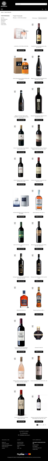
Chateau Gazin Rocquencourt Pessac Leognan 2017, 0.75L (21, 418)
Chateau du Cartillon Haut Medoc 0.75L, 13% (39, 380)
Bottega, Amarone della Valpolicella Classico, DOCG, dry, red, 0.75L (21, 277)
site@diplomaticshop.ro (25, 435)
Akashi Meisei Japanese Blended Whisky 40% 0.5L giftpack (21, 79)
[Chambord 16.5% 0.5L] (38, 332)
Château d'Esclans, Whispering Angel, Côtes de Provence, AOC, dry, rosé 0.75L (21, 381)
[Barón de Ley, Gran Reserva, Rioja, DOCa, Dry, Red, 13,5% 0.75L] (38, 232)
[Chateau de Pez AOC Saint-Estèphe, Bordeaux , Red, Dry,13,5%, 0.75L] (21, 332)
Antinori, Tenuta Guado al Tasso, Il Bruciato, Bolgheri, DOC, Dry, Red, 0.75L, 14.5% (39, 149)
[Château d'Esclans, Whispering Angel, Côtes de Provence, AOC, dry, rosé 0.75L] (21, 367)
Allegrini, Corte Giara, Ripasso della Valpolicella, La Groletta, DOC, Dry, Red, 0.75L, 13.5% (21, 116)
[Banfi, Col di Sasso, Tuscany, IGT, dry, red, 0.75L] (21, 232)
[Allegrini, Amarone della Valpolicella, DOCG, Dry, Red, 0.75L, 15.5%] (38, 65)
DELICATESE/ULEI (4, 19)
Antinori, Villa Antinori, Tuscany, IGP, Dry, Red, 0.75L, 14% (38, 181)
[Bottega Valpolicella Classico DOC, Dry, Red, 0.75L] (38, 264)
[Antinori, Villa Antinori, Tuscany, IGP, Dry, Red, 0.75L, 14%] (38, 167)
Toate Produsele (7, 12)
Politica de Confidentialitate (7, 445)
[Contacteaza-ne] (42, 9)
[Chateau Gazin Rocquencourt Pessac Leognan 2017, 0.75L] (21, 402)
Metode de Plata (20, 442)
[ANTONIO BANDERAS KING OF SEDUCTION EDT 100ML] (21, 200)
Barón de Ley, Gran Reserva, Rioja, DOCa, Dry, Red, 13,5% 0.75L (38, 245)
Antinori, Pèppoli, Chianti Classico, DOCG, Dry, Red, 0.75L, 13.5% (21, 181)
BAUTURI (2, 17)
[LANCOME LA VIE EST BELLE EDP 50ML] (21, 33)
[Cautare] (46, 4)
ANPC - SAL (19, 448)
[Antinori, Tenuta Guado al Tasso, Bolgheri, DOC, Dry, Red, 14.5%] (21, 135)
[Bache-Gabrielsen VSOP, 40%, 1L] (38, 200)
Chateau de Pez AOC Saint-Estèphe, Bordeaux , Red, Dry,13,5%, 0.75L (21, 348)
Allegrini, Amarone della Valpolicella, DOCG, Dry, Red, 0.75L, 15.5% (39, 79)
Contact (3, 448)
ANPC (18, 446)
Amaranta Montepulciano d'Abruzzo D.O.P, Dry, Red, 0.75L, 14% (39, 116)
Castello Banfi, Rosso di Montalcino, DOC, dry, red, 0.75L (38, 47)
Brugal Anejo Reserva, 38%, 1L (38, 310)
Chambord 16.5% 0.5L (39, 347)
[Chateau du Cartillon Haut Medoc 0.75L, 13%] (38, 368)
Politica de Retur (20, 443)
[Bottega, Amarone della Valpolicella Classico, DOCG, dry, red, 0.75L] (21, 264)
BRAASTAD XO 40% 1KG (21, 310)
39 (43, 424)
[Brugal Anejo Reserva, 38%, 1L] (38, 297)
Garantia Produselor (21, 445)
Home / (2, 12)
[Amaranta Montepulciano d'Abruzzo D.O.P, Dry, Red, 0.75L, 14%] (38, 101)
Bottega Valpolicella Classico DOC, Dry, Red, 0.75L (39, 277)
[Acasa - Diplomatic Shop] (7, 4)
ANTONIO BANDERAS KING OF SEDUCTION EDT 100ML (21, 213)
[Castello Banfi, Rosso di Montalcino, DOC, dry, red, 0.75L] (38, 33)
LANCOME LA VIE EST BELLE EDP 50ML (21, 46)
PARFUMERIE (3, 23)
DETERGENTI (3, 20)
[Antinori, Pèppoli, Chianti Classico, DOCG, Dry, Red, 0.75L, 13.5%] (21, 167)
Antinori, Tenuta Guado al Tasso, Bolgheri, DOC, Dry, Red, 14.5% (21, 149)
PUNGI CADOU (3, 24)
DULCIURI (3, 22)
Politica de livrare (5, 446)
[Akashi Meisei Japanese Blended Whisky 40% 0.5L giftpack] (21, 65)
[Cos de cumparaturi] (45, 9)
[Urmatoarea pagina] (45, 425)
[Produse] (2, 10)
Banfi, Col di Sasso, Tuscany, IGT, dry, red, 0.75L (21, 245)
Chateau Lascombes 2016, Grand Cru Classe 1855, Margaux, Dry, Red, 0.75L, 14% (39, 418)
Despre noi (4, 442)
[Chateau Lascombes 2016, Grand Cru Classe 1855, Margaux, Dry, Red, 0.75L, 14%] (38, 402)
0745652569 (25, 433)
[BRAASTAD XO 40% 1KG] (21, 297)
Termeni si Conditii (5, 443)
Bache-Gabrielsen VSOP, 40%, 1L (39, 212)
